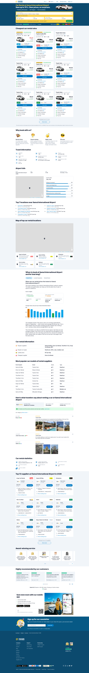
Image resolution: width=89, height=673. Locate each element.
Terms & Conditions (50, 669)
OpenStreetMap (38, 197)
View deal (25, 46)
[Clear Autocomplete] (72, 13)
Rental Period (47, 278)
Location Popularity (38, 278)
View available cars (22, 258)
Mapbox (33, 197)
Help (57, 1)
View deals (29, 485)
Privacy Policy (38, 669)
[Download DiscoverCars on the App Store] (27, 606)
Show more (44, 121)
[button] (29, 188)
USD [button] (45, 1)
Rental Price (29, 278)
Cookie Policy (43, 669)
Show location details (22, 50)
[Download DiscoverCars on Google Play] (20, 606)
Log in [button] (71, 1)
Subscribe (50, 625)
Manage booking (63, 1)
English (51, 1)
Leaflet (30, 197)
